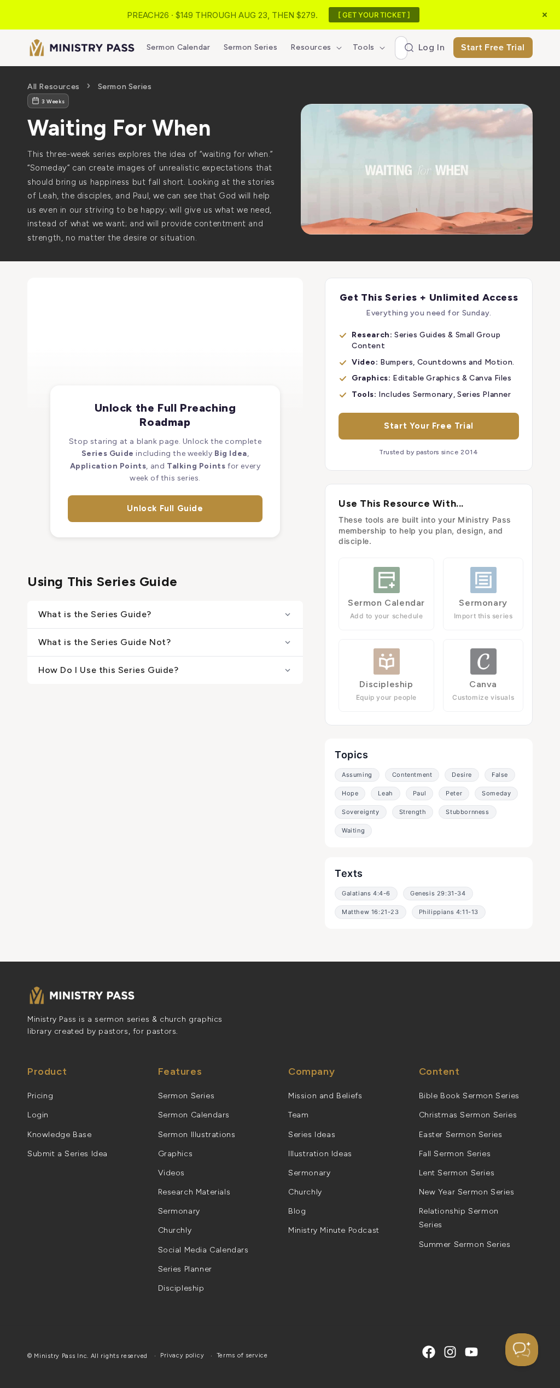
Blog (297, 1211)
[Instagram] (450, 1351)
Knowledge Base (59, 1134)
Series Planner (185, 1269)
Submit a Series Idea (67, 1153)
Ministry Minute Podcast (334, 1230)
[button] (315, 47)
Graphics (175, 1153)
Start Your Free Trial (429, 426)
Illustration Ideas (320, 1153)
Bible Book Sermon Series (469, 1095)
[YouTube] (471, 1351)
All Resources (53, 86)
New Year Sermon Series (467, 1192)
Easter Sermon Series (461, 1134)
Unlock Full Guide (165, 508)
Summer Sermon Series (465, 1244)
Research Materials (194, 1192)
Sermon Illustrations (197, 1134)
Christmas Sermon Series (468, 1115)
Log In (431, 47)
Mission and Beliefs (325, 1095)
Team (298, 1115)
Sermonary (179, 1211)
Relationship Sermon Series (459, 1218)
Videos (171, 1173)
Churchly (175, 1230)
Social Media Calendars (203, 1250)
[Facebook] (428, 1351)
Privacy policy (182, 1355)
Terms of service (242, 1355)
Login (38, 1115)
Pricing (40, 1095)
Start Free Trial (493, 47)
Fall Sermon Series (455, 1153)
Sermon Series (125, 86)
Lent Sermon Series (457, 1173)
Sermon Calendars (194, 1115)
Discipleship (181, 1288)
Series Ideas (311, 1134)
